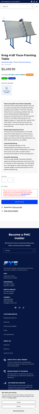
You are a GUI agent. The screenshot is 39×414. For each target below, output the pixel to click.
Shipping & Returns (10, 318)
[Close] (37, 7)
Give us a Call (17, 207)
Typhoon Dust (8, 353)
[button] (17, 74)
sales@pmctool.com (10, 303)
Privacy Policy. (13, 397)
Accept (19, 402)
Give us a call (12, 362)
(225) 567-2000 (25, 194)
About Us (7, 345)
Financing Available (10, 326)
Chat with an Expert (11, 211)
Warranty (7, 322)
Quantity (4, 176)
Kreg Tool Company (25, 62)
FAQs (5, 330)
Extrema (6, 349)
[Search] (30, 7)
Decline (19, 406)
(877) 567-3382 (8, 301)
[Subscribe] (33, 251)
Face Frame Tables (7, 62)
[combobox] (17, 7)
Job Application (9, 334)
